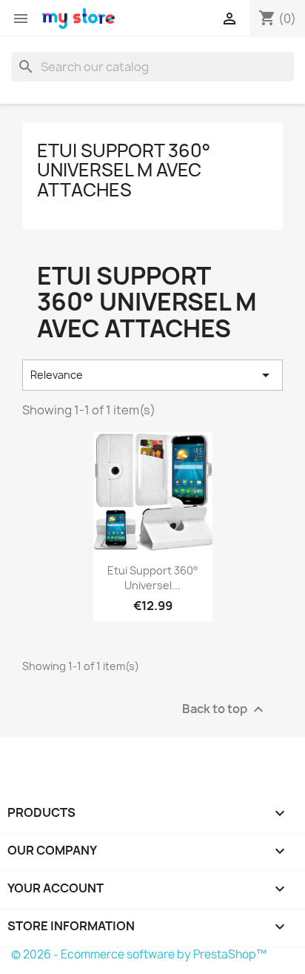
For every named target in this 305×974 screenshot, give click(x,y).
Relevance (152, 375)
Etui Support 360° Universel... (152, 577)
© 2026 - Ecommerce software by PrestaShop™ (139, 954)
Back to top (224, 709)
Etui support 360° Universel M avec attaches (123, 170)
